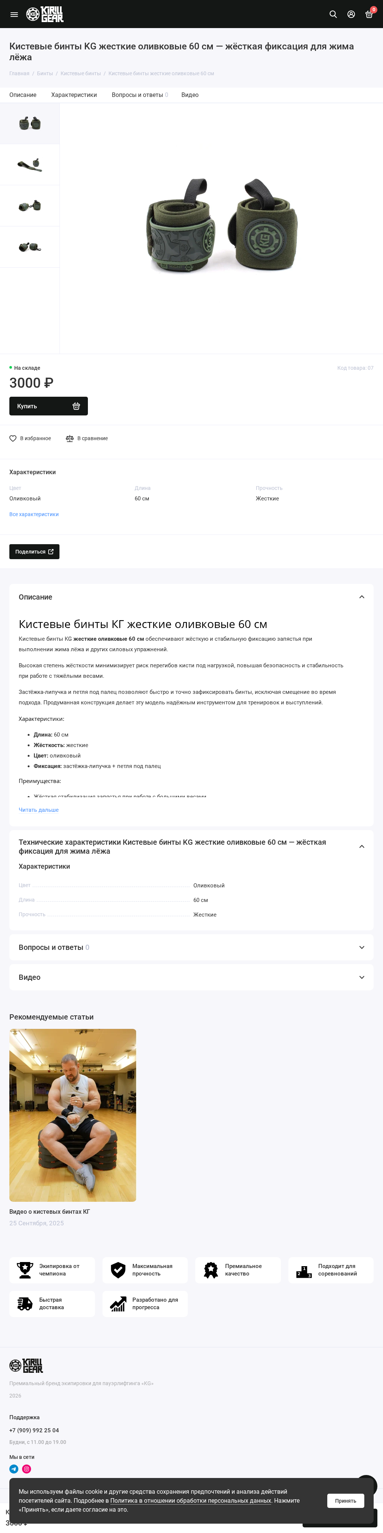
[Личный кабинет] (351, 14)
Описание (22, 94)
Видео (190, 94)
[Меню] (14, 14)
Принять (345, 1501)
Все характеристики (34, 514)
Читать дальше (39, 810)
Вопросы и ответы (140, 94)
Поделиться (30, 552)
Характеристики (74, 94)
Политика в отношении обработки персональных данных (190, 1500)
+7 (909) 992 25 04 (34, 1430)
